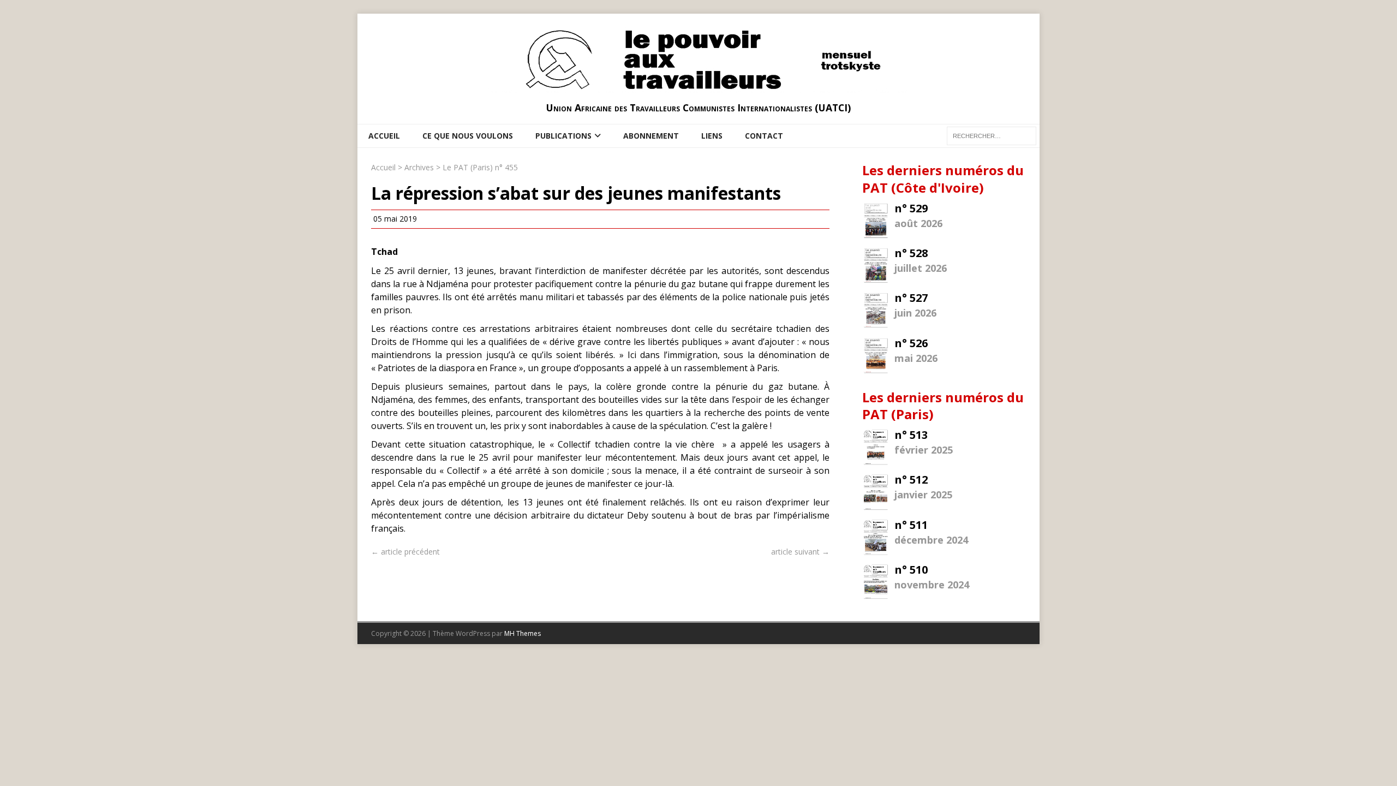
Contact (764, 135)
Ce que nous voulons (467, 135)
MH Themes (522, 633)
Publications (563, 135)
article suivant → (800, 551)
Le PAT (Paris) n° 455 (480, 167)
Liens (712, 135)
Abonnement (651, 135)
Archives (419, 167)
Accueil (384, 135)
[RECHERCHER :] (991, 135)
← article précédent (405, 551)
